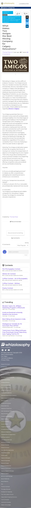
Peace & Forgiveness (5, 460)
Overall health (4, 455)
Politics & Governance (6, 468)
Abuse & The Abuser (5, 364)
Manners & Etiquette (5, 442)
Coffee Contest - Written (11, 283)
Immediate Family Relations (7, 429)
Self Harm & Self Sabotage (6, 476)
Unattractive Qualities (6, 502)
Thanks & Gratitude (5, 486)
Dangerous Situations (6, 390)
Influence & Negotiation (6, 431)
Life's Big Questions (5, 437)
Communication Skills (6, 385)
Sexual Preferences (5, 478)
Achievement (4, 366)
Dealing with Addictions (6, 392)
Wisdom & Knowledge (6, 504)
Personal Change (5, 463)
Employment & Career (6, 403)
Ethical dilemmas (5, 405)
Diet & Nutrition (4, 400)
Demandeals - (5, 320)
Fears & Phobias (4, 413)
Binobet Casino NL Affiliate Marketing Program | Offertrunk (13, 307)
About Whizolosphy (7, 354)
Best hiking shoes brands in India (13, 319)
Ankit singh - (5, 316)
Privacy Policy (5, 360)
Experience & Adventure (6, 408)
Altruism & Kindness (5, 374)
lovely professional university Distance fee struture (12, 313)
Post (25, 255)
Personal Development (6, 465)
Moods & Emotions (5, 447)
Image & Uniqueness (5, 426)
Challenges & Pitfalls (5, 379)
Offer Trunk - (5, 309)
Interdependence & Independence (8, 434)
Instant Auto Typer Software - (8, 335)
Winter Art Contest (9, 274)
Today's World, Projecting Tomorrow (9, 497)
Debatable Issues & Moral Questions (8, 395)
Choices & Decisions (5, 382)
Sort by (27, 242)
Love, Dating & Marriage (6, 439)
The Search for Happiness (6, 12)
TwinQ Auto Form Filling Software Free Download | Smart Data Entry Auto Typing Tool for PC (14, 332)
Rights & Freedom (5, 473)
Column (5, 14)
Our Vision (4, 356)
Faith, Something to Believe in (7, 411)
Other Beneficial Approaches (7, 450)
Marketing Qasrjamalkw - (8, 327)
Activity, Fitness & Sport (6, 369)
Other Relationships (5, 452)
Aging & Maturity (5, 372)
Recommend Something (15, 233)
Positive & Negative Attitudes (7, 471)
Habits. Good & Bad (5, 418)
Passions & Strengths (5, 458)
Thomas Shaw (6, 52)
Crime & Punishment (5, 387)
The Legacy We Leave (5, 489)
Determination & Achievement (7, 398)
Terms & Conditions (7, 358)
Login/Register (24, 3)
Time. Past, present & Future (7, 494)
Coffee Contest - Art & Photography (14, 278)
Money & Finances (5, 444)
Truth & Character (5, 499)
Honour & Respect (5, 421)
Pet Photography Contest (11, 269)
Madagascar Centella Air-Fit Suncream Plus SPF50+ (12, 325)
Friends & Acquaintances (6, 416)
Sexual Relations (4, 481)
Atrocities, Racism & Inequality (7, 377)
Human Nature (4, 424)
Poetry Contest (7, 288)
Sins (2, 484)
